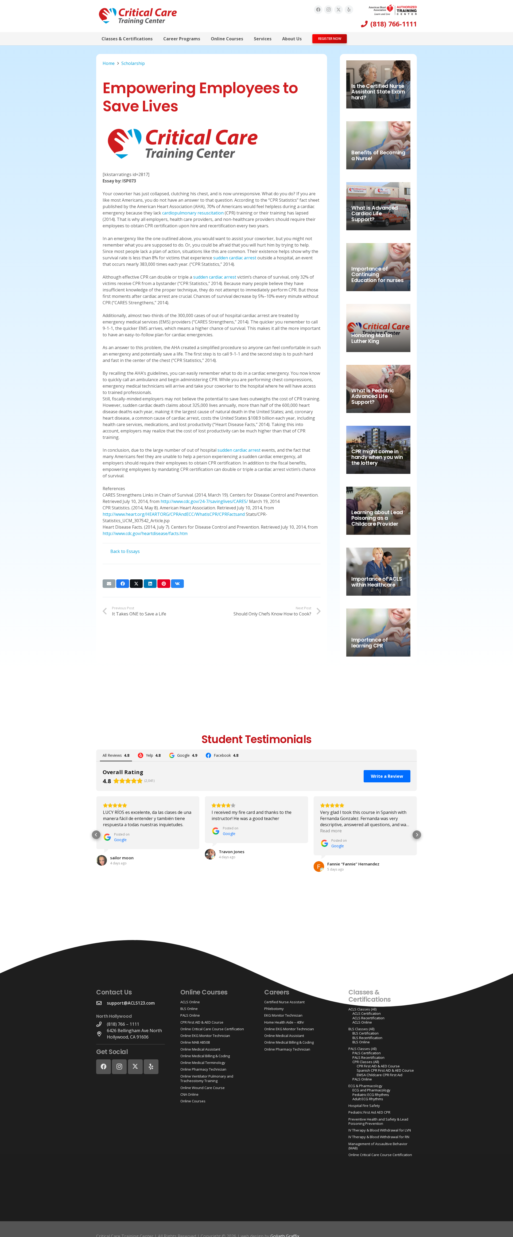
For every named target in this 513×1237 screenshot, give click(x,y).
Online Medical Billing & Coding (205, 1055)
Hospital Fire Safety (364, 1105)
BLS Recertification (367, 1037)
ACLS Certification (366, 1013)
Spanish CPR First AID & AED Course (385, 1070)
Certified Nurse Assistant (284, 1002)
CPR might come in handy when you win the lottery (377, 457)
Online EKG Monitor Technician (205, 1035)
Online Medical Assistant (200, 1049)
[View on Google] (101, 860)
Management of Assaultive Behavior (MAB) (377, 1145)
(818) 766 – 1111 (123, 1024)
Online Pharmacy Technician (203, 1069)
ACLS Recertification (368, 1018)
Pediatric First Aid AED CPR (369, 1112)
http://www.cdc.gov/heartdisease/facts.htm (145, 533)
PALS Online (190, 1015)
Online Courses (192, 1101)
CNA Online (189, 1094)
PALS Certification (366, 1053)
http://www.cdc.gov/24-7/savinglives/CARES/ (204, 501)
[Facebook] (318, 9)
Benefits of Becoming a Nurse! (378, 155)
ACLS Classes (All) (362, 1009)
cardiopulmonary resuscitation (193, 213)
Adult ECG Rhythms (367, 1098)
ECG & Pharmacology (365, 1085)
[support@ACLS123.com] (101, 1002)
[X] (338, 9)
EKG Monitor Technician (283, 1015)
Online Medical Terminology (202, 1062)
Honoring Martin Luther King (371, 338)
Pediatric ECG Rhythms (370, 1094)
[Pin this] (163, 583)
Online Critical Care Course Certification (212, 1029)
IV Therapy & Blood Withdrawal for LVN (379, 1130)
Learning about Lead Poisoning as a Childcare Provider (377, 518)
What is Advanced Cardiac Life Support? (374, 213)
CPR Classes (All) (365, 1061)
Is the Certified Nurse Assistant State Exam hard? (378, 92)
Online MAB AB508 (195, 1042)
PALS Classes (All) (362, 1048)
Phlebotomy (274, 1008)
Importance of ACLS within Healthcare (376, 581)
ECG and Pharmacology (371, 1090)
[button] (156, 38)
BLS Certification (365, 1033)
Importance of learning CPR (369, 642)
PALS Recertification (368, 1057)
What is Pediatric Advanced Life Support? (372, 396)
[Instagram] (328, 9)
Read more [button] (331, 831)
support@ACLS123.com (131, 1003)
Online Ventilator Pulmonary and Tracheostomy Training (206, 1078)
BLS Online (189, 1008)
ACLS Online (190, 1002)
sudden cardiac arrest (234, 258)
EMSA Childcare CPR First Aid (379, 1074)
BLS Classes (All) (361, 1029)
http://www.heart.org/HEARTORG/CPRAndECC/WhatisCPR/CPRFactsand (174, 514)
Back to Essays (125, 551)
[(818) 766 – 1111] (101, 1024)
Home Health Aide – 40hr (284, 1022)
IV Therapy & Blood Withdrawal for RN (378, 1136)
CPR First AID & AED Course (201, 1022)
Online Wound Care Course (202, 1087)
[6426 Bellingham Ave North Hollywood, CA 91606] (101, 1033)
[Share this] (122, 583)
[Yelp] (349, 9)
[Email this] (109, 583)
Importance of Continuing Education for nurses (377, 274)
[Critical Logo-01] (137, 16)
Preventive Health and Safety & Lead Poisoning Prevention (378, 1121)
